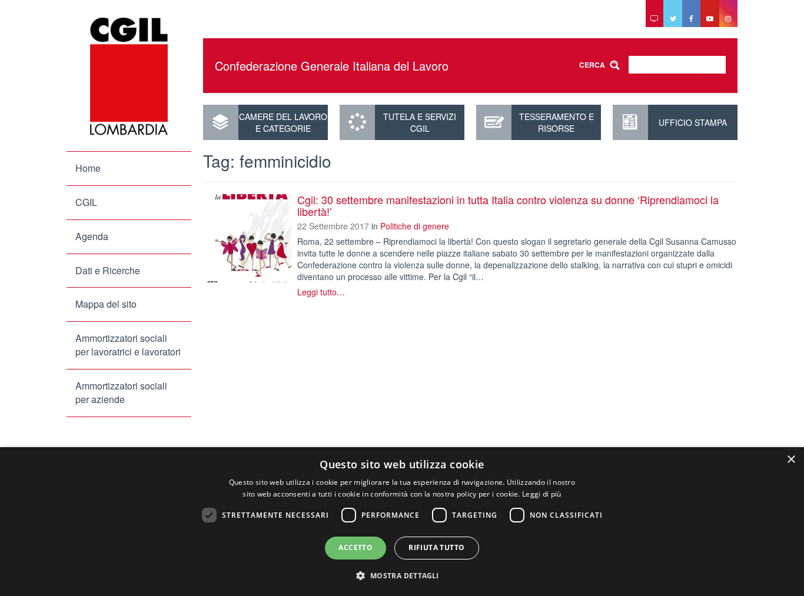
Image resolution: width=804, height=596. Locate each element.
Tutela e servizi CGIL (419, 122)
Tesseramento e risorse (556, 122)
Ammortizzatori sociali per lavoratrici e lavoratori (128, 344)
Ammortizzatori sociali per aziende (121, 392)
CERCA (592, 64)
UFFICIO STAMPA (693, 122)
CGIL (86, 202)
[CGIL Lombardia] (129, 76)
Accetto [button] (355, 547)
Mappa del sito (106, 304)
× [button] (790, 459)
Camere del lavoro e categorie (283, 122)
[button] (401, 575)
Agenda (91, 236)
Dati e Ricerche (107, 270)
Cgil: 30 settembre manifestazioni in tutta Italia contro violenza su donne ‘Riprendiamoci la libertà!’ (508, 205)
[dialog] (402, 521)
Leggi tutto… (321, 292)
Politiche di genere (414, 226)
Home (88, 168)
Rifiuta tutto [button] (436, 547)
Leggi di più (542, 494)
